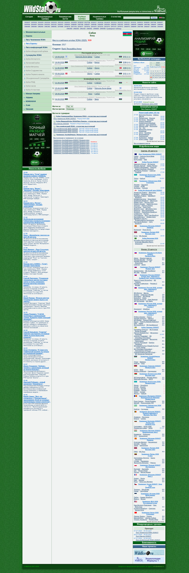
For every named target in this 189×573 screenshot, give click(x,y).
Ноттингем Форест (140, 222)
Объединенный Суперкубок (37, 78)
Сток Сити (137, 207)
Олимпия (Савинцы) (141, 339)
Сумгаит (97, 83)
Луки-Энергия (152, 299)
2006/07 (160, 22)
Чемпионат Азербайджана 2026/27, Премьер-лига (87, 60)
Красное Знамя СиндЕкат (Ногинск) (145, 168)
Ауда (135, 236)
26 (156, 77)
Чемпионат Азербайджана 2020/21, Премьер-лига (71, 150)
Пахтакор (144, 184)
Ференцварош (144, 134)
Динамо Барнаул (140, 318)
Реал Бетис (147, 229)
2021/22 (60, 22)
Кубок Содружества (34, 71)
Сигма (136, 491)
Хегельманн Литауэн (141, 458)
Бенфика (148, 132)
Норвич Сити (151, 217)
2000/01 (60, 24)
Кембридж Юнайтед (141, 200)
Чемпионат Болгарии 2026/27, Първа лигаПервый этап (150, 422)
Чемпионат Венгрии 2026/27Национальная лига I (150, 431)
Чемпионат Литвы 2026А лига (150, 455)
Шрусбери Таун (151, 209)
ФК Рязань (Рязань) (141, 170)
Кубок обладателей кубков (37, 51)
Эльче (136, 445)
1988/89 (140, 24)
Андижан (137, 188)
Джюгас (153, 462)
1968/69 (133, 26)
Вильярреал (152, 442)
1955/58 (103, 28)
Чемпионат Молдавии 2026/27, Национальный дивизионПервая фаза (150, 397)
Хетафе (137, 444)
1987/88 (147, 24)
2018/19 (80, 22)
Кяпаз (97, 62)
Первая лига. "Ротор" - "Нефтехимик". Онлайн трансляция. (32, 204)
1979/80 (60, 26)
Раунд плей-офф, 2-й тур (149, 113)
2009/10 (140, 22)
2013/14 (114, 22)
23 (165, 75)
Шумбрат (146, 309)
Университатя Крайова (147, 123)
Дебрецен (146, 434)
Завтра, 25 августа (149, 151)
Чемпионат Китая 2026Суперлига (150, 513)
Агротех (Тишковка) (141, 336)
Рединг (146, 213)
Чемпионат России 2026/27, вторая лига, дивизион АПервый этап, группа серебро (150, 276)
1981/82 (47, 26)
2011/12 (127, 22)
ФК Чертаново (139, 301)
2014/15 (107, 22)
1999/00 (67, 24)
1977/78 (74, 26)
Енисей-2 (137, 298)
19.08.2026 (59, 57)
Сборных (137, 72)
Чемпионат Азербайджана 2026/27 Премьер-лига (71, 140)
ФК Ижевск (137, 320)
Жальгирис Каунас (145, 129)
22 (162, 75)
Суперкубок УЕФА (34, 55)
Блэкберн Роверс (140, 196)
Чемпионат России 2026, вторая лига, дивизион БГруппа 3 (150, 305)
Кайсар (142, 178)
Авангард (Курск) (140, 164)
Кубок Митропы (32, 67)
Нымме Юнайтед (146, 497)
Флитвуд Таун (139, 209)
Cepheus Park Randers (123, 76)
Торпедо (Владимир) (141, 167)
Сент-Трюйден (151, 124)
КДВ (135, 323)
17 (151, 75)
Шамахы (143, 362)
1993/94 (107, 24)
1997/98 (80, 24)
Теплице (137, 489)
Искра (144, 298)
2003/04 (40, 24)
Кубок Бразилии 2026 (150, 238)
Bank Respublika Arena (72, 49)
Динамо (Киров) (139, 165)
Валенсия (137, 229)
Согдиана (144, 409)
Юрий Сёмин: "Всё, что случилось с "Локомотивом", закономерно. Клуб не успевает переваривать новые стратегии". (36, 399)
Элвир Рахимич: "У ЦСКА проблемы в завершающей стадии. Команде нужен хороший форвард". (36, 316)
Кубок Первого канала (35, 74)
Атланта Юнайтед (140, 508)
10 (151, 73)
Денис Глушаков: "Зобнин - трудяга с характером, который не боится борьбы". (36, 367)
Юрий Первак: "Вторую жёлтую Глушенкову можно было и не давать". (36, 299)
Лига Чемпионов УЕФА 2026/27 (85, 55)
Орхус (97, 68)
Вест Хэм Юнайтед (152, 215)
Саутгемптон (138, 215)
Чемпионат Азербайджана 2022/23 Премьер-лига (71, 146)
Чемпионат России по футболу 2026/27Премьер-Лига (150, 254)
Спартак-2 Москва (147, 294)
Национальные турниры (99, 18)
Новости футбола (37, 169)
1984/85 (27, 26)
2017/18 (87, 22)
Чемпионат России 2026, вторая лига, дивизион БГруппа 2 (150, 289)
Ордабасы (144, 385)
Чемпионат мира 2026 (149, 104)
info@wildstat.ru (158, 566)
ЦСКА (136, 369)
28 (160, 77)
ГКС (135, 470)
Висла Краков (145, 472)
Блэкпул (137, 194)
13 (158, 73)
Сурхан (136, 186)
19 (156, 75)
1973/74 (100, 26)
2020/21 (67, 22)
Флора (143, 499)
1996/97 (87, 24)
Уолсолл (137, 205)
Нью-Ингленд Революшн (142, 505)
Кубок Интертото (33, 59)
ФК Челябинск (150, 271)
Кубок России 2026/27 (150, 162)
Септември (138, 426)
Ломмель (137, 417)
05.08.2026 (59, 74)
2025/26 (34, 22)
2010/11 (133, 22)
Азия (28, 105)
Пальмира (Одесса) (141, 329)
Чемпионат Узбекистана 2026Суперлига (150, 181)
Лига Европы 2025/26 (61, 123)
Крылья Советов (145, 258)
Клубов (136, 70)
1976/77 (80, 26)
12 (156, 73)
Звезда (146, 293)
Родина (149, 259)
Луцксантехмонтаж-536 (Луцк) (144, 352)
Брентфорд (152, 199)
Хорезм (145, 188)
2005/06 (27, 24)
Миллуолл (153, 200)
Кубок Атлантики (33, 90)
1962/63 (76, 28)
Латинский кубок (33, 63)
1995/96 (94, 24)
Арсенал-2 (137, 309)
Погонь (136, 472)
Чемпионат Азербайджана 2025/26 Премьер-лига (71, 142)
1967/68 (140, 26)
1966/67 (147, 26)
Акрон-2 (151, 318)
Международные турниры (45, 18)
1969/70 (127, 26)
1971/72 (114, 26)
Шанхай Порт (139, 518)
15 (162, 73)
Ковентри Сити (152, 204)
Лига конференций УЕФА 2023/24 (65, 132)
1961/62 (83, 28)
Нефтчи (136, 363)
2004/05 (34, 24)
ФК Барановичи (139, 377)
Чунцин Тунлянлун (140, 519)
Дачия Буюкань (150, 401)
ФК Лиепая (143, 236)
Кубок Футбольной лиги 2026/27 (150, 190)
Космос (136, 294)
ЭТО (135, 436)
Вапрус (136, 499)
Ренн (136, 481)
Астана (136, 388)
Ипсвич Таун (138, 202)
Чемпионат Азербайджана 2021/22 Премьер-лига (71, 148)
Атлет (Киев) (140, 347)
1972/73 (107, 26)
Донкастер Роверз (140, 192)
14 (160, 73)
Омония (142, 124)
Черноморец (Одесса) (143, 350)
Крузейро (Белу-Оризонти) (143, 240)
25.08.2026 (59, 88)
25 (153, 77)
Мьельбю (150, 119)
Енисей (143, 272)
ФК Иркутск (138, 293)
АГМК (143, 186)
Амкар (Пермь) (152, 165)
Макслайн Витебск (140, 379)
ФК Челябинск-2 (152, 325)
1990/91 (127, 24)
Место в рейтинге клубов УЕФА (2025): (69, 40)
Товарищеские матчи (65, 18)
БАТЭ (151, 379)
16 (165, 73)
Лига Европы (31, 44)
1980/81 (54, 26)
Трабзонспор (143, 136)
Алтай (136, 387)
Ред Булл (142, 119)
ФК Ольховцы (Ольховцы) (143, 336)
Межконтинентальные (35, 32)
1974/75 (94, 26)
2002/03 (47, 24)
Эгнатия (152, 118)
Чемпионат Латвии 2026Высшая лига (150, 233)
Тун (140, 128)
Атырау (142, 387)
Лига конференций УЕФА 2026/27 (148, 540)
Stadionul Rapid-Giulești (123, 59)
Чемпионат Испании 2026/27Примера (150, 226)
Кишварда (137, 434)
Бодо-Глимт (138, 159)
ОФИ (151, 139)
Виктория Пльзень (145, 115)
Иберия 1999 (143, 126)
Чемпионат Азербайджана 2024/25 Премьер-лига (71, 143)
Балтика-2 (137, 296)
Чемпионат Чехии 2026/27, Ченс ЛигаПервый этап (150, 485)
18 (153, 75)
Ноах (141, 369)
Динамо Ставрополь (141, 283)
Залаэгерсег (143, 436)
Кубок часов (31, 86)
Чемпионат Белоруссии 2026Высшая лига (150, 374)
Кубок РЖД (30, 82)
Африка (29, 97)
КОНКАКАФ (31, 101)
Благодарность (149, 542)
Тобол (136, 178)
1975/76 (87, 26)
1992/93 (114, 24)
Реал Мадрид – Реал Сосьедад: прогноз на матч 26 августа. (36, 250)
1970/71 (120, 26)
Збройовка (145, 489)
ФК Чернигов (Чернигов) (143, 354)
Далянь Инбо (153, 519)
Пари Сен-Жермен (146, 481)
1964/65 (160, 26)
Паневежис (145, 461)
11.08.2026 (59, 68)
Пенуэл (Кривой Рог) (141, 333)
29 (162, 77)
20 (158, 75)
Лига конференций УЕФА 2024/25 (65, 130)
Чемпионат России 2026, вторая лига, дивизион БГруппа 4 (150, 313)
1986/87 (153, 24)
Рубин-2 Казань (139, 317)
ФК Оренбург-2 (139, 325)
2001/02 (54, 24)
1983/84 (34, 26)
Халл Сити (147, 207)
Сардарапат (152, 371)
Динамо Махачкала (141, 261)
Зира (96, 99)
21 (160, 75)
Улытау (143, 390)
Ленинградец (139, 271)
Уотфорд (137, 212)
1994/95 (100, 24)
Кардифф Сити (139, 217)
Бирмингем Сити (140, 199)
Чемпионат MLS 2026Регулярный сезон (150, 502)
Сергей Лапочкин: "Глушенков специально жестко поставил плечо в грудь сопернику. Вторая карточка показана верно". (35, 281)
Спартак (137, 264)
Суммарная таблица (113, 28)
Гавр (135, 480)
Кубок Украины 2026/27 (150, 327)
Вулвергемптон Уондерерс (144, 220)
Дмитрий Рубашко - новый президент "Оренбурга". (34, 383)
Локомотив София (140, 428)
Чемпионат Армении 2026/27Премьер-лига (150, 366)
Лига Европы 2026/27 (143, 536)
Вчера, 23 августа (149, 249)
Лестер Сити (149, 202)
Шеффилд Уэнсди (140, 218)
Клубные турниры (82, 18)
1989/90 (133, 24)
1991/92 (120, 24)
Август (158, 65)
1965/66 (153, 26)
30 (165, 77)
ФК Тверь (149, 301)
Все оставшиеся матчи (142, 143)
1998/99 (74, 24)
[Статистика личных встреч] (53, 57)
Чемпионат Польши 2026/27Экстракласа (150, 466)
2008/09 (147, 22)
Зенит (143, 264)
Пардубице (144, 491)
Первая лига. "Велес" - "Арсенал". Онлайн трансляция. (36, 189)
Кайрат (150, 137)
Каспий (143, 388)
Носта (136, 321)
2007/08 (153, 22)
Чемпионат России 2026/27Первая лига (150, 267)
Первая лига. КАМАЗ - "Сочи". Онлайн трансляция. (35, 265)
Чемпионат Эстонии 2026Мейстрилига (150, 494)
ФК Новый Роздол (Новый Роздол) (146, 346)
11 (153, 73)
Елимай (137, 390)
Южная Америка (33, 94)
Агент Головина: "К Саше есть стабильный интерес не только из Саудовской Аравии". (36, 351)
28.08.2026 (59, 94)
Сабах (97, 57)
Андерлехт (143, 137)
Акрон (136, 258)
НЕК (145, 159)
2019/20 (74, 22)
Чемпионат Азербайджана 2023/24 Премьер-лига (71, 145)
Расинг (143, 444)
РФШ (135, 451)
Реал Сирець (138, 401)
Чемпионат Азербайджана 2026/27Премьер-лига (150, 358)
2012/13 (120, 22)
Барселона (144, 445)
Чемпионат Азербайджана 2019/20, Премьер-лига (71, 151)
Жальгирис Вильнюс (141, 462)
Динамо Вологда (140, 299)
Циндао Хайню (150, 518)
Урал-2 (149, 317)
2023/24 (47, 22)
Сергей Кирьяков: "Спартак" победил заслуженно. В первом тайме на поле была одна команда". (36, 334)
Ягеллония (153, 126)
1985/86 (160, 24)
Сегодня (29, 18)
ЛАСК (136, 158)
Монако (141, 480)
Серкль (143, 418)
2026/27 (27, 22)
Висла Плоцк (143, 470)
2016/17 (94, 22)
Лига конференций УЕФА (37, 47)
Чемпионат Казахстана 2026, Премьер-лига (150, 175)
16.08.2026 (59, 62)
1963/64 (69, 28)
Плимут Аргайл (139, 204)
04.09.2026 (59, 99)
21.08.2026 (59, 83)
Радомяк (137, 469)
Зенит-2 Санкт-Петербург (143, 280)
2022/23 (54, 22)
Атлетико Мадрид (140, 442)
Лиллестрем (143, 118)
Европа (29, 36)
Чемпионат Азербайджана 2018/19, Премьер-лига (71, 153)
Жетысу (136, 393)
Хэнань (149, 516)
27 (158, 77)
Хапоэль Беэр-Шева (83, 57)
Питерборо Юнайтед (149, 212)
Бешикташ (142, 131)
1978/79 (67, 26)
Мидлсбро (152, 192)
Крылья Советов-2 (149, 320)
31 (151, 79)
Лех (144, 128)
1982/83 (40, 26)
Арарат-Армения (145, 121)
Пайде (136, 497)
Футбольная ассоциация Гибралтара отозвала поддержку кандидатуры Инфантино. (36, 220)
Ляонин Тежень (139, 516)
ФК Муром (146, 296)
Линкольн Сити (146, 194)
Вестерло (145, 417)
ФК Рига (142, 451)
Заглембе (145, 469)
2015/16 (100, 22)
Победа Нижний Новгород (149, 321)
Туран (136, 362)
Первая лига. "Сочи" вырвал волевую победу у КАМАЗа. (35, 175)
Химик (141, 323)
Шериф (136, 403)
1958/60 (96, 28)
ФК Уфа (136, 272)
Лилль (142, 478)
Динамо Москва (139, 259)
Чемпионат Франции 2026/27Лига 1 (150, 475)
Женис (136, 385)
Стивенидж (138, 213)
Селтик (142, 158)
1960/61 (89, 28)
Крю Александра (148, 210)
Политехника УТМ (147, 403)
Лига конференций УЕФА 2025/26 (65, 128)
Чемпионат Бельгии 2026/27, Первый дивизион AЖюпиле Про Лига (150, 413)
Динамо (137, 184)
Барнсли (137, 210)
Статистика (116, 18)
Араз (90, 94)
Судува (136, 461)
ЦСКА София (143, 139)
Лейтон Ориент (147, 205)
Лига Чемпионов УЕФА (35, 40)
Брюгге (136, 418)
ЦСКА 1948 (147, 426)
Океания (29, 109)
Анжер (136, 478)
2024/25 (41, 22)
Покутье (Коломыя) (140, 342)
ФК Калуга (151, 164)
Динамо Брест (152, 377)
